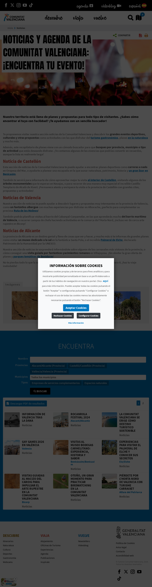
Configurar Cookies (88, 315)
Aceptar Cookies (76, 308)
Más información (76, 323)
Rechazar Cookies (63, 315)
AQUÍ (105, 281)
